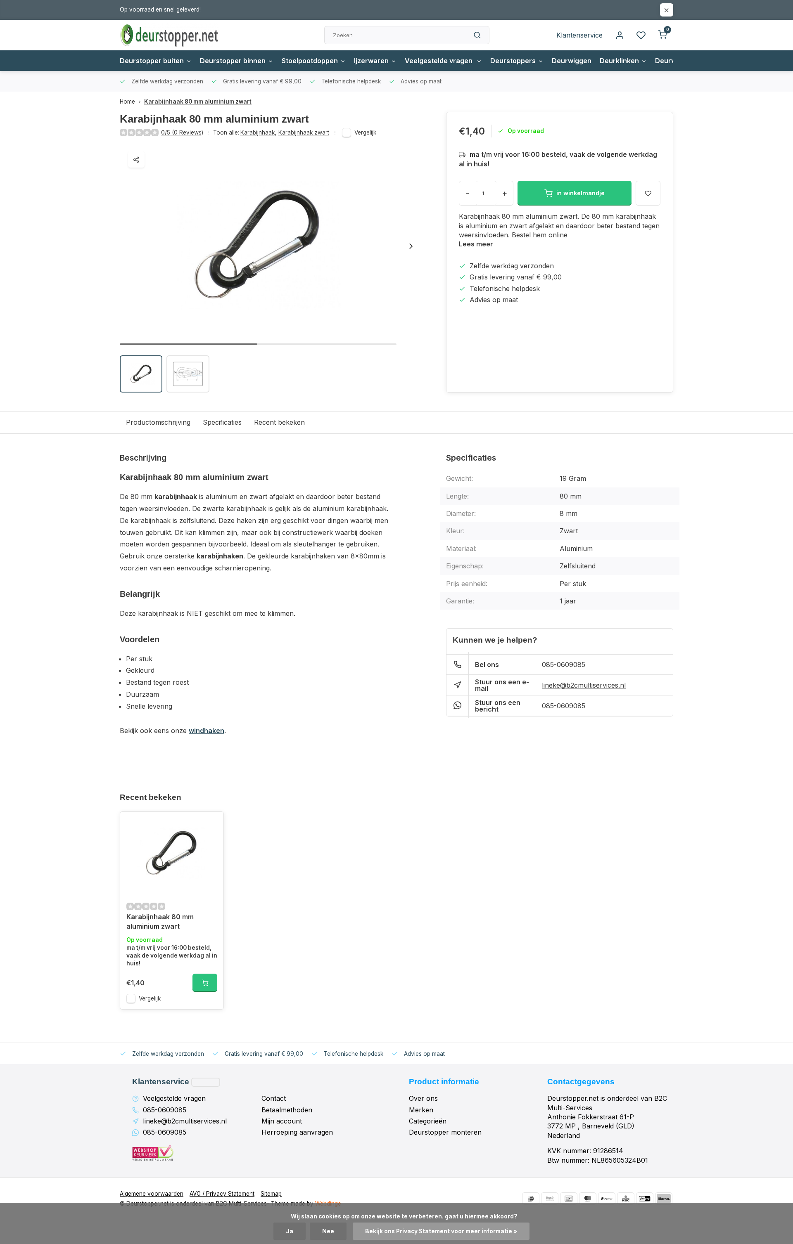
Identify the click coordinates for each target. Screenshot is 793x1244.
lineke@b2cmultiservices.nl (584, 685)
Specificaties (222, 422)
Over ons (423, 1098)
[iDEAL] (530, 1198)
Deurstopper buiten (152, 61)
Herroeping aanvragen (297, 1132)
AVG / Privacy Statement (222, 1193)
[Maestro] (587, 1198)
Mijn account (281, 1121)
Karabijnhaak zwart (303, 132)
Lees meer (476, 244)
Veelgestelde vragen (439, 61)
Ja (289, 1231)
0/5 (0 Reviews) (182, 132)
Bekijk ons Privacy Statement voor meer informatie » (441, 1231)
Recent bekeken (279, 422)
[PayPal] (606, 1198)
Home (127, 101)
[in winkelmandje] (204, 983)
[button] (411, 246)
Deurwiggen (571, 61)
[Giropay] (644, 1198)
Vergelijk (365, 132)
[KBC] (625, 1198)
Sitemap (271, 1193)
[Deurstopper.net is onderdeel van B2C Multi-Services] (169, 35)
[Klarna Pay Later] (663, 1198)
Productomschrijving (158, 422)
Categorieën (427, 1121)
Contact (273, 1098)
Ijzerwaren (371, 61)
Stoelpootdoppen (310, 61)
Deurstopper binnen (233, 61)
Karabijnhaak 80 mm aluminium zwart (198, 101)
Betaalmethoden (286, 1110)
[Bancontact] (568, 1198)
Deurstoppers (513, 61)
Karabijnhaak (258, 132)
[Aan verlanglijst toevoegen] (211, 824)
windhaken (206, 730)
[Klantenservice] (205, 1082)
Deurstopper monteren (445, 1132)
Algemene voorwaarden (151, 1193)
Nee (328, 1231)
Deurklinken (619, 61)
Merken (421, 1110)
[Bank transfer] (549, 1198)
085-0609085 (563, 664)
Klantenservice (579, 35)
